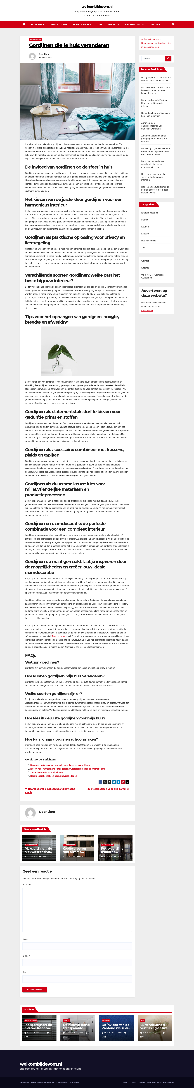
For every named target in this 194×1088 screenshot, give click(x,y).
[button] (173, 24)
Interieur (37, 24)
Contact (155, 24)
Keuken (145, 227)
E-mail (26, 956)
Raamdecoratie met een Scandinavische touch (53, 776)
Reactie (26, 884)
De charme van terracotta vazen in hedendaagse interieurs (153, 177)
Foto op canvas (59, 636)
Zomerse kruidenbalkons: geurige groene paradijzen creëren (154, 139)
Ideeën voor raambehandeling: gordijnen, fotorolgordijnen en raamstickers (67, 769)
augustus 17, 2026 (113, 1033)
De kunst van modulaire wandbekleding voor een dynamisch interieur (153, 164)
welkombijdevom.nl (97, 7)
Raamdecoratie (82, 24)
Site (24, 972)
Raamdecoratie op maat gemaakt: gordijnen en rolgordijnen (60, 765)
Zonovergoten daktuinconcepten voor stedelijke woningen (152, 126)
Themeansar (74, 1082)
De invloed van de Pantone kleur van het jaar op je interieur (154, 103)
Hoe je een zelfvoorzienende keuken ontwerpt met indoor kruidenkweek (155, 190)
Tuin (99, 24)
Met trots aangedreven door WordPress (35, 1082)
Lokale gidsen (58, 24)
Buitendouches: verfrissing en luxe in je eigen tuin (154, 1028)
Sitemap (145, 268)
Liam (46, 54)
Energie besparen (149, 213)
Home (125, 1082)
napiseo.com (147, 311)
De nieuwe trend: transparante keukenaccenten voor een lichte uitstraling (155, 90)
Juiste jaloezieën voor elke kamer (46, 772)
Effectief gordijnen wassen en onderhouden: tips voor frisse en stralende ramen (155, 151)
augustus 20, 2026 (36, 1033)
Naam (25, 939)
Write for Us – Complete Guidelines (160, 1082)
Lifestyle (113, 24)
